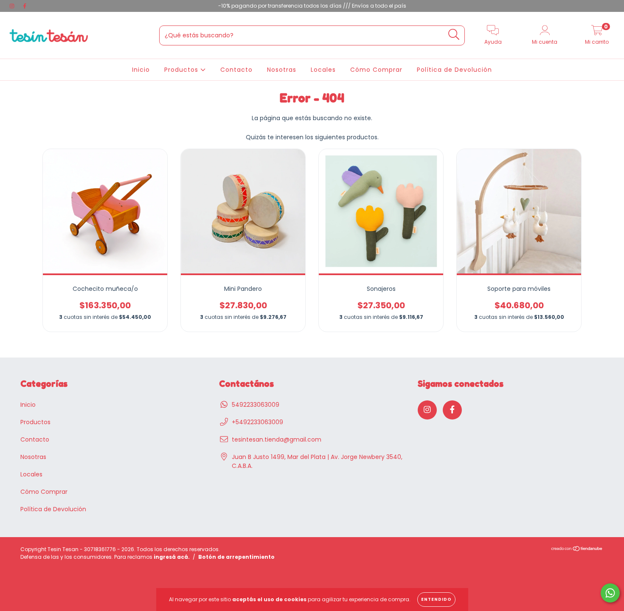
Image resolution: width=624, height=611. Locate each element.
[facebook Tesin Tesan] (24, 6)
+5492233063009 (257, 422)
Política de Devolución (454, 69)
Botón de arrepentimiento (236, 556)
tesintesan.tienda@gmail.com (276, 439)
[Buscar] (454, 35)
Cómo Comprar (376, 69)
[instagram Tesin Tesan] (12, 6)
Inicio (141, 69)
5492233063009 (255, 404)
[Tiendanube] (577, 549)
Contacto (236, 69)
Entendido (436, 599)
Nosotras (281, 69)
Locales (323, 69)
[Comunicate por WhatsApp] (610, 593)
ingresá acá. (172, 556)
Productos (182, 69)
